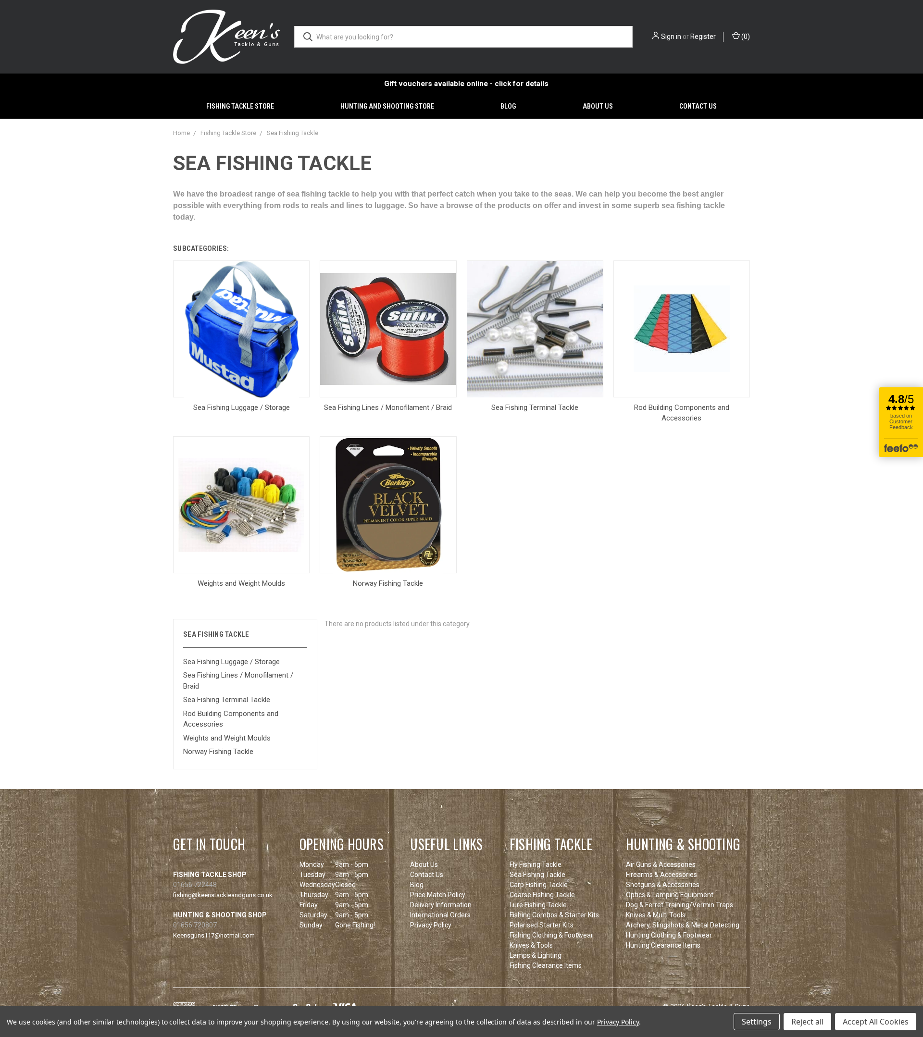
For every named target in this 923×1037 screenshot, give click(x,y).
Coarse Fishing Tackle (542, 895)
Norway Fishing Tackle (218, 751)
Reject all (807, 1021)
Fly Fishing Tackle (535, 864)
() (745, 36)
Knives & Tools (531, 945)
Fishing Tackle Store (240, 106)
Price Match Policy (437, 895)
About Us (598, 106)
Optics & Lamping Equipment (669, 895)
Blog (508, 106)
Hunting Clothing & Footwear (669, 935)
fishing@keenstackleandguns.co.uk (223, 895)
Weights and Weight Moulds (227, 738)
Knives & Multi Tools (656, 915)
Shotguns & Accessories (662, 885)
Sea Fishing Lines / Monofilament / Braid (238, 681)
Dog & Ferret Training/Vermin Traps (679, 905)
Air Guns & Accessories (661, 864)
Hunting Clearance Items (663, 945)
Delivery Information (441, 905)
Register (703, 36)
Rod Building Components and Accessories (230, 719)
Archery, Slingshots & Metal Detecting (682, 925)
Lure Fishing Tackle (538, 905)
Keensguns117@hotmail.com (214, 935)
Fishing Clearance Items (546, 965)
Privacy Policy (430, 925)
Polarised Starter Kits (542, 925)
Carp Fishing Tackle (539, 885)
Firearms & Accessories (661, 874)
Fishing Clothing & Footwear (551, 935)
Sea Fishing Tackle (537, 874)
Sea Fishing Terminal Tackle (226, 699)
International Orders (440, 915)
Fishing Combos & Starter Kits (554, 915)
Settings (757, 1021)
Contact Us (698, 106)
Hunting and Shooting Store (387, 106)
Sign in (671, 36)
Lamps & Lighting (535, 955)
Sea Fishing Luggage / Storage (231, 661)
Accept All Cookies (876, 1021)
